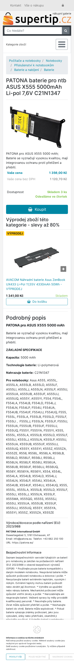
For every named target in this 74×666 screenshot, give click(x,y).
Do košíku (39, 301)
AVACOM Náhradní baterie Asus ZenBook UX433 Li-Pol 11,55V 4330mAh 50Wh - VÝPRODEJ (35, 284)
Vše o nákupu (34, 5)
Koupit (39, 209)
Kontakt (15, 5)
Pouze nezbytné (37, 657)
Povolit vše (15, 657)
